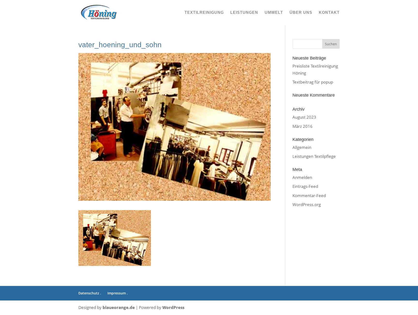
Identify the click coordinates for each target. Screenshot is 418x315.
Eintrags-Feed (305, 186)
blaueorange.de (119, 307)
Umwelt (274, 13)
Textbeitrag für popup (312, 82)
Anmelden (302, 177)
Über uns (301, 13)
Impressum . (117, 293)
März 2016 (302, 126)
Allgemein (301, 147)
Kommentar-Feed (309, 195)
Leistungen (244, 13)
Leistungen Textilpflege (314, 156)
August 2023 (304, 117)
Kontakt (329, 13)
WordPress (173, 307)
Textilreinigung (204, 13)
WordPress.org (306, 204)
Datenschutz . (89, 293)
